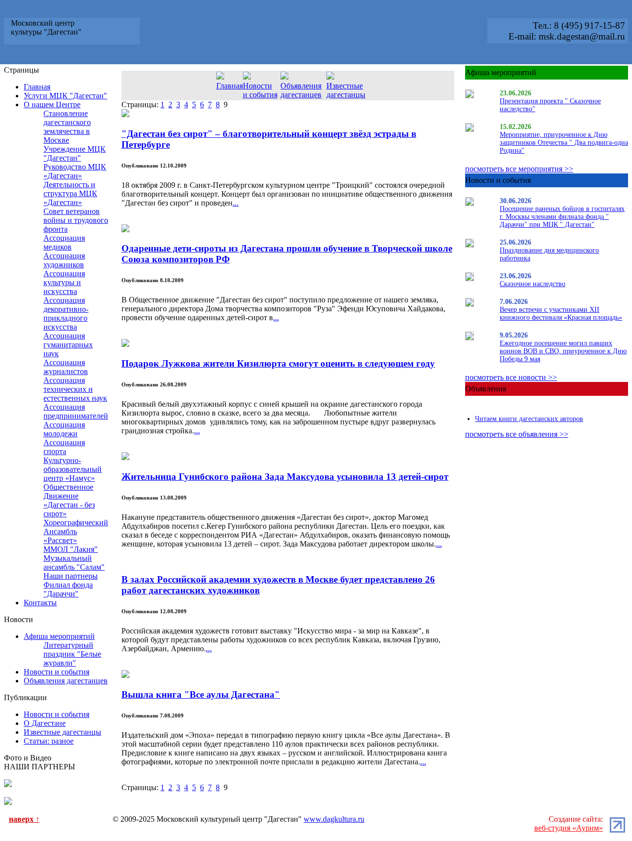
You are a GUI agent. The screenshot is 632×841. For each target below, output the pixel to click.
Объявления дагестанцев (66, 680)
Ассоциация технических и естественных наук (75, 389)
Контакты (40, 602)
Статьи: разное (49, 741)
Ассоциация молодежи (64, 429)
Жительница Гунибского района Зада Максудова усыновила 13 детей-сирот (284, 476)
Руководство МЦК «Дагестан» (74, 171)
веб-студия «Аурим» (568, 828)
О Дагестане (45, 723)
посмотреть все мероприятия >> (519, 169)
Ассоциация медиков (64, 242)
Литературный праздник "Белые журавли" (72, 654)
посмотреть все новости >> (511, 377)
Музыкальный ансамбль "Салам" (74, 562)
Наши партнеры (70, 576)
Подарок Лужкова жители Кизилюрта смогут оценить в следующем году (278, 363)
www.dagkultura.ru (334, 819)
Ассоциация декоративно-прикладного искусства (65, 313)
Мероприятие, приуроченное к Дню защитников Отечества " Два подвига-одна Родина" (564, 142)
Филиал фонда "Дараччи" (68, 589)
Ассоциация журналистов (65, 367)
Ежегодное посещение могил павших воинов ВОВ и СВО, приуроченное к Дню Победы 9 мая (563, 351)
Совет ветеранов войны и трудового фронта (75, 220)
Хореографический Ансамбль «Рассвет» (75, 531)
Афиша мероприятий (59, 636)
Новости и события (56, 672)
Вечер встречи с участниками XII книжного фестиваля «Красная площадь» (561, 313)
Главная (37, 87)
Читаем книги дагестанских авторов (529, 418)
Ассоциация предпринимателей (75, 411)
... (235, 203)
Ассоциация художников (64, 260)
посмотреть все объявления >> (516, 434)
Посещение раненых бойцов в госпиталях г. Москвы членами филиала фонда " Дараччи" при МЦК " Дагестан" (562, 216)
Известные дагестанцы (62, 732)
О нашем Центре (52, 104)
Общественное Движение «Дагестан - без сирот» (69, 500)
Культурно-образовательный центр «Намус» (72, 469)
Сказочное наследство (532, 284)
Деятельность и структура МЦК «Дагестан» (70, 193)
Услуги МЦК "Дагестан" (65, 95)
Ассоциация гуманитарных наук (68, 345)
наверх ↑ (24, 819)
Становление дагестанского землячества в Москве (67, 126)
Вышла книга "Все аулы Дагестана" (200, 694)
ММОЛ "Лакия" (70, 549)
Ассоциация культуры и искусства (64, 282)
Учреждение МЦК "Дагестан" (74, 153)
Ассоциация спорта (64, 447)
